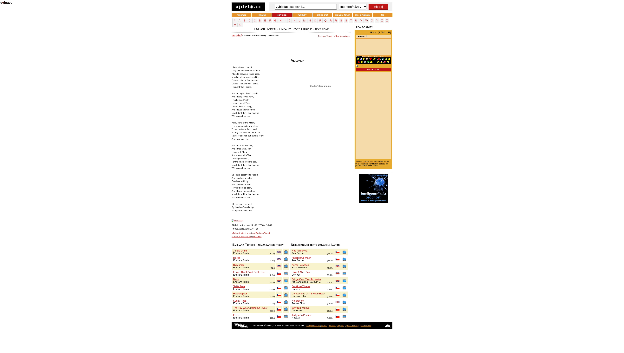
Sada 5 (383, 56)
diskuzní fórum (342, 15)
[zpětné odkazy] (351, 326)
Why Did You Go (300, 308)
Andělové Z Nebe (301, 286)
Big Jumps (239, 265)
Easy (236, 315)
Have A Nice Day (301, 272)
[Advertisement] (291, 49)
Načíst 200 (368, 162)
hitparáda (241, 15)
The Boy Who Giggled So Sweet (250, 308)
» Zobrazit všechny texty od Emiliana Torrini (251, 233)
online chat (322, 15)
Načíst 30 (360, 162)
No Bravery (298, 300)
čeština (324, 326)
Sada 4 (377, 56)
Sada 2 (365, 56)
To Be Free (239, 286)
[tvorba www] (365, 326)
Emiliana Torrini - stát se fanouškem (334, 36)
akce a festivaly (362, 15)
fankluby (302, 15)
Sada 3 (371, 56)
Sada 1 (359, 56)
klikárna (262, 15)
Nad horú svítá (299, 250)
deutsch (332, 326)
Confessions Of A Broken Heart (308, 293)
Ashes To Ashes (300, 265)
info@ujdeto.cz (313, 326)
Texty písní (236, 35)
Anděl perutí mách (301, 258)
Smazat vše (378, 162)
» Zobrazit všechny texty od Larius (246, 237)
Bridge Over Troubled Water (306, 279)
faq (382, 15)
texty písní (282, 15)
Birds (236, 279)
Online (386, 162)
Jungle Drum (240, 250)
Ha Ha (236, 258)
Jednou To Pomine (301, 315)
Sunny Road (239, 300)
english (340, 326)
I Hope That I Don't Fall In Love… (250, 272)
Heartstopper (240, 293)
